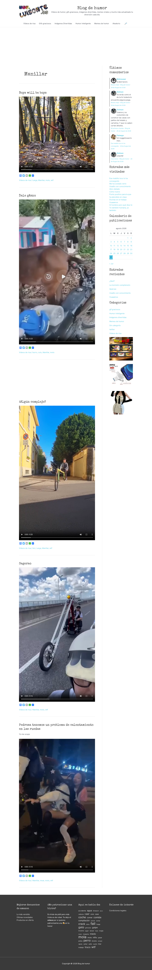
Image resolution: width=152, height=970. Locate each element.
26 (118, 253)
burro (35, 352)
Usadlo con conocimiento (120, 186)
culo (40, 352)
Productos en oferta (25, 920)
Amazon (96, 911)
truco (87, 947)
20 (121, 249)
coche (82, 917)
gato (81, 927)
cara (92, 914)
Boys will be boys (33, 93)
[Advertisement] (76, 41)
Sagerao (25, 563)
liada (96, 931)
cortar (98, 921)
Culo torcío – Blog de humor (120, 159)
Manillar (41, 180)
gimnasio (88, 928)
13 (121, 246)
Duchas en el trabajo (118, 200)
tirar (99, 944)
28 (124, 253)
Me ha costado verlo (117, 184)
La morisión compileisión (119, 285)
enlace (50, 920)
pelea (80, 941)
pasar (100, 938)
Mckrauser (121, 79)
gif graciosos (114, 309)
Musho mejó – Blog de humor (120, 85)
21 (124, 249)
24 (111, 253)
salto (90, 944)
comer (90, 917)
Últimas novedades (25, 917)
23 (131, 249)
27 (121, 253)
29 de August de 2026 (118, 87)
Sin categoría (114, 325)
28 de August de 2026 (118, 105)
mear (42, 880)
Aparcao (112, 289)
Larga (35, 180)
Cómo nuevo (114, 192)
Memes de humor (101, 23)
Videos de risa (25, 180)
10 (111, 246)
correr (93, 921)
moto (48, 180)
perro (87, 940)
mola (82, 937)
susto (95, 944)
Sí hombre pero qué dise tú (120, 205)
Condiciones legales (117, 910)
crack (81, 923)
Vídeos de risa (29, 23)
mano (80, 934)
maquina (86, 934)
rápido (80, 944)
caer (87, 914)
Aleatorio (116, 23)
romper (100, 941)
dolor (88, 924)
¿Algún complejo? (32, 402)
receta (94, 941)
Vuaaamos (113, 202)
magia (101, 931)
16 (131, 246)
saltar (85, 944)
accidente (82, 911)
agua (89, 910)
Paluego (120, 135)
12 (118, 246)
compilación (84, 920)
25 (114, 253)
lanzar (92, 931)
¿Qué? (112, 281)
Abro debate (114, 189)
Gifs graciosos (45, 23)
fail (93, 923)
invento (81, 931)
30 (131, 253)
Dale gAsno (27, 195)
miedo (93, 934)
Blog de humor (92, 8)
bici (34, 548)
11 (114, 246)
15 (128, 246)
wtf (52, 180)
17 (111, 249)
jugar (87, 931)
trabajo (81, 947)
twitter (112, 329)
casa (97, 914)
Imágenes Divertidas (63, 23)
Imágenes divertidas (117, 317)
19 (118, 249)
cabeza (81, 914)
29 (128, 253)
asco (101, 911)
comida (97, 917)
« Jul (111, 264)
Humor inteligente (83, 23)
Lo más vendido (23, 914)
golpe (95, 927)
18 (114, 249)
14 (125, 246)
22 (128, 249)
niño (95, 937)
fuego (98, 924)
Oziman (120, 92)
